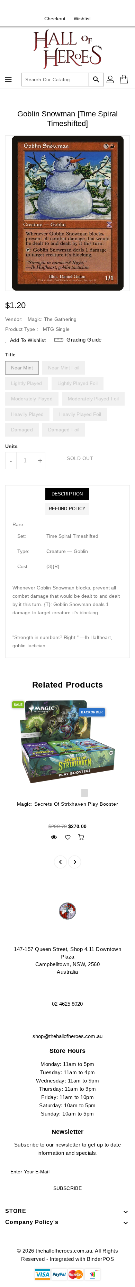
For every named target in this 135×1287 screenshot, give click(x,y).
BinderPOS (100, 1259)
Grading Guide (84, 340)
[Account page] (111, 79)
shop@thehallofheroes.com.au (67, 1036)
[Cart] (125, 79)
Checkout (54, 18)
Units (11, 446)
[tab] (67, 494)
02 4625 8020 (67, 1004)
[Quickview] (54, 837)
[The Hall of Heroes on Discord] (74, 8)
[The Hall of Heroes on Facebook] (61, 8)
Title (10, 354)
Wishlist (82, 18)
